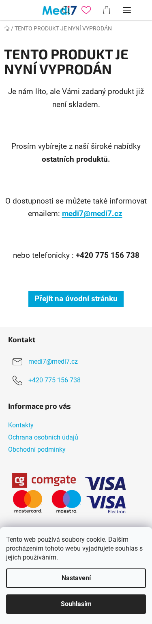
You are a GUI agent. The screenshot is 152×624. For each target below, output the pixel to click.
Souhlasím (76, 604)
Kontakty (21, 425)
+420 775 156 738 (54, 380)
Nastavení (76, 578)
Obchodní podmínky (37, 449)
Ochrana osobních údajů (43, 437)
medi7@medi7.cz (92, 213)
